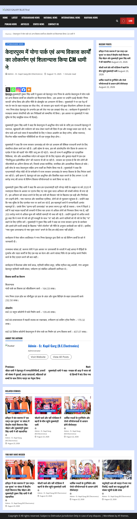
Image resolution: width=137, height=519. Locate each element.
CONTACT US (53, 24)
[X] (8, 89)
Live (130, 20)
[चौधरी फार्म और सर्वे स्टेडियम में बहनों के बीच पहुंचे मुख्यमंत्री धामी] (48, 405)
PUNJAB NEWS (11, 24)
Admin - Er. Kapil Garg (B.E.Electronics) (25, 74)
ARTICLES (25, 24)
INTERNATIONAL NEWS (70, 17)
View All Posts (61, 356)
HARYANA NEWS (91, 17)
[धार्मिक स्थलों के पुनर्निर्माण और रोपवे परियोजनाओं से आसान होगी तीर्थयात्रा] (77, 405)
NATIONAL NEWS (50, 17)
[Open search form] (117, 20)
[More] (28, 89)
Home (5, 17)
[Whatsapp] (13, 89)
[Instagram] (18, 89)
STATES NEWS (38, 24)
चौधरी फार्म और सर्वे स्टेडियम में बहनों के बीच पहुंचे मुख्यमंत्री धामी (48, 421)
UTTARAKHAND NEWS (31, 17)
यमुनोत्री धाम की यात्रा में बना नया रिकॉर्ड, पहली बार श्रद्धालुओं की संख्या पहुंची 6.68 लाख (116, 486)
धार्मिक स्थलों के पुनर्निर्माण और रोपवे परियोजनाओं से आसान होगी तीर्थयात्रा (77, 421)
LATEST (15, 17)
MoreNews (108, 515)
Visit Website (38, 356)
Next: (69, 370)
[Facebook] (23, 89)
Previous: (25, 372)
